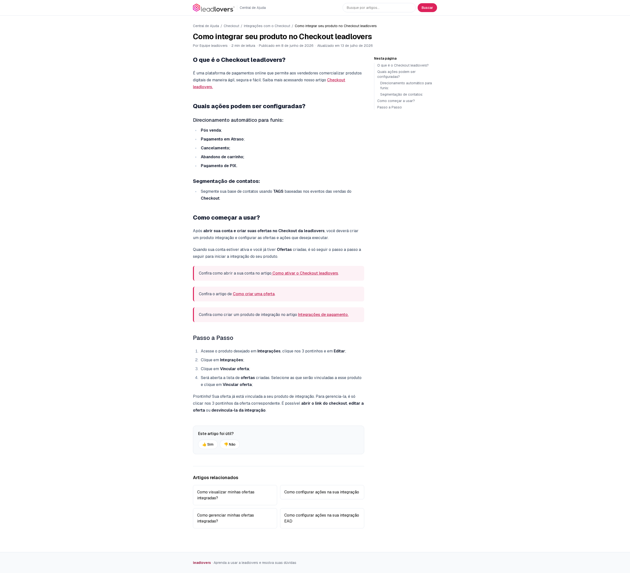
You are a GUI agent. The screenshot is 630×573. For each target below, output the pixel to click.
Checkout (231, 26)
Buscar (427, 7)
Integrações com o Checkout (267, 26)
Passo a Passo (213, 338)
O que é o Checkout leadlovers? (403, 65)
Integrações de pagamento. (323, 314)
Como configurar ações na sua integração (321, 492)
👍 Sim (208, 444)
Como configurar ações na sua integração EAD (321, 518)
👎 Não (230, 444)
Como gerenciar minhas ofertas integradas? (225, 518)
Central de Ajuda (206, 26)
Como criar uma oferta (254, 293)
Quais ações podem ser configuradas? (396, 74)
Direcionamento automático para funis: (238, 120)
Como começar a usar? (396, 101)
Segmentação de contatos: (401, 94)
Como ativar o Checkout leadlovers (304, 273)
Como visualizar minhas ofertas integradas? (225, 495)
